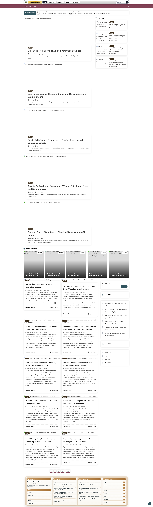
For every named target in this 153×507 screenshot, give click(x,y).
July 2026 (107, 356)
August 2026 (108, 352)
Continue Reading (30, 307)
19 (62, 471)
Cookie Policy (30, 503)
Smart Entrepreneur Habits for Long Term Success (89, 496)
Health (67, 2)
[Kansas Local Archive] (25, 2)
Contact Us (51, 2)
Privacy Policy (31, 498)
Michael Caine (32, 54)
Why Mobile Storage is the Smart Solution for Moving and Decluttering (88, 485)
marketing (31, 100)
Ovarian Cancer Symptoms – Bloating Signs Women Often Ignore (58, 234)
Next (67, 471)
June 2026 (107, 359)
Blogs (105, 482)
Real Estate (75, 2)
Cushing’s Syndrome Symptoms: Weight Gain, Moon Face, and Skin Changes (58, 187)
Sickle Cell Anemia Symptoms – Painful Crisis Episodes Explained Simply (56, 141)
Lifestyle (105, 487)
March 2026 (108, 362)
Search (106, 284)
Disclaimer (30, 500)
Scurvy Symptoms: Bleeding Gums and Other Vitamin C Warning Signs (91, 13)
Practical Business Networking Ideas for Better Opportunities (88, 499)
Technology (106, 499)
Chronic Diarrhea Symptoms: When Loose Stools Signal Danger (115, 334)
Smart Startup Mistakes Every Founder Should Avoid (88, 493)
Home (45, 2)
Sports (105, 502)
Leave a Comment (44, 290)
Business (59, 2)
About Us (30, 492)
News (105, 496)
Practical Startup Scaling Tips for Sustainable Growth (88, 489)
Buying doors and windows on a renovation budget (54, 13)
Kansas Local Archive (35, 2)
